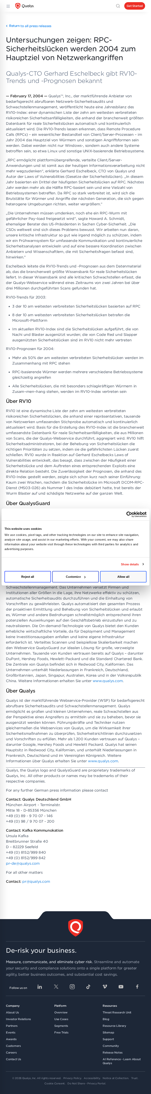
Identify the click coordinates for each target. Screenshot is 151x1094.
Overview (61, 1012)
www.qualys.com (108, 681)
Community (111, 1045)
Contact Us (13, 1059)
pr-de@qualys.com (23, 863)
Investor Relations (18, 1019)
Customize (73, 576)
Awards (11, 1039)
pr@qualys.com (36, 881)
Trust (134, 1078)
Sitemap (108, 1032)
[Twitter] (56, 986)
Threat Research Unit (117, 1012)
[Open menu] (8, 6)
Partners (11, 1025)
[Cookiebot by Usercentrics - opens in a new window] (129, 514)
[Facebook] (137, 986)
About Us (12, 1012)
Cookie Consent (54, 1083)
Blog (106, 1019)
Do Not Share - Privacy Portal (86, 1083)
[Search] (118, 6)
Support (108, 1039)
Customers (13, 1045)
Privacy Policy (72, 1078)
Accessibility (92, 1078)
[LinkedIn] (39, 986)
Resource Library (114, 1025)
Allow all (123, 576)
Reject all (27, 576)
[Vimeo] (104, 986)
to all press (30, 26)
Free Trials (61, 1032)
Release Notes (112, 1052)
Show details (130, 564)
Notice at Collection (115, 1078)
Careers (11, 1052)
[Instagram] (72, 986)
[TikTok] (88, 986)
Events (10, 1032)
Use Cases (61, 1019)
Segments (61, 1025)
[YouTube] (121, 986)
